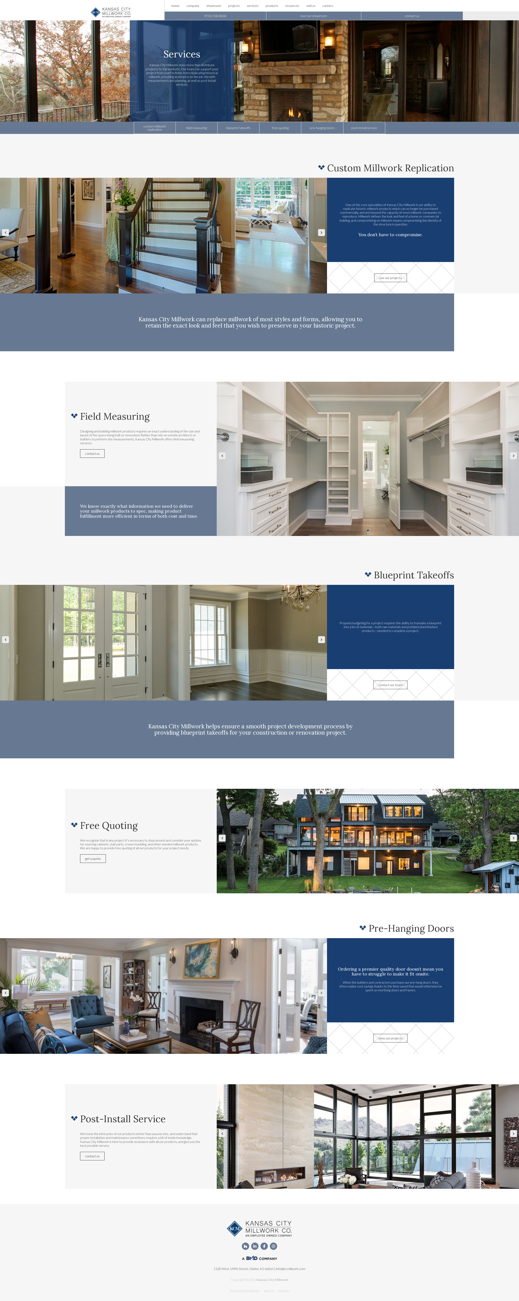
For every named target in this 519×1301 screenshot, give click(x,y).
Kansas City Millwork (272, 1280)
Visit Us (269, 1290)
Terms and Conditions (244, 1290)
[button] (215, 16)
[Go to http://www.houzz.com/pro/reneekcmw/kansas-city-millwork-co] (245, 1246)
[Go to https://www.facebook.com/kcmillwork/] (264, 1246)
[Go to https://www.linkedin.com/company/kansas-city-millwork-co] (254, 1246)
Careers (283, 1290)
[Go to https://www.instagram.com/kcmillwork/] (273, 1246)
